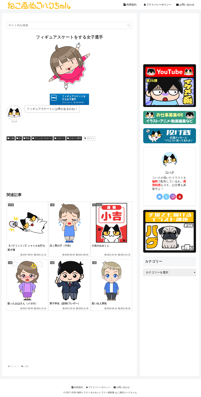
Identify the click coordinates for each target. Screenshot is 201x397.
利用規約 (78, 387)
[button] (129, 25)
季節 (28, 138)
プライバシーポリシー (99, 387)
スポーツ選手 (75, 138)
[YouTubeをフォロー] (180, 197)
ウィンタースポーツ (43, 138)
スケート (90, 138)
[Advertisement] (69, 165)
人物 (12, 138)
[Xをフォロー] (166, 197)
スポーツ (61, 138)
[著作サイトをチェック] (159, 197)
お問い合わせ (123, 387)
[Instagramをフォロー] (173, 197)
